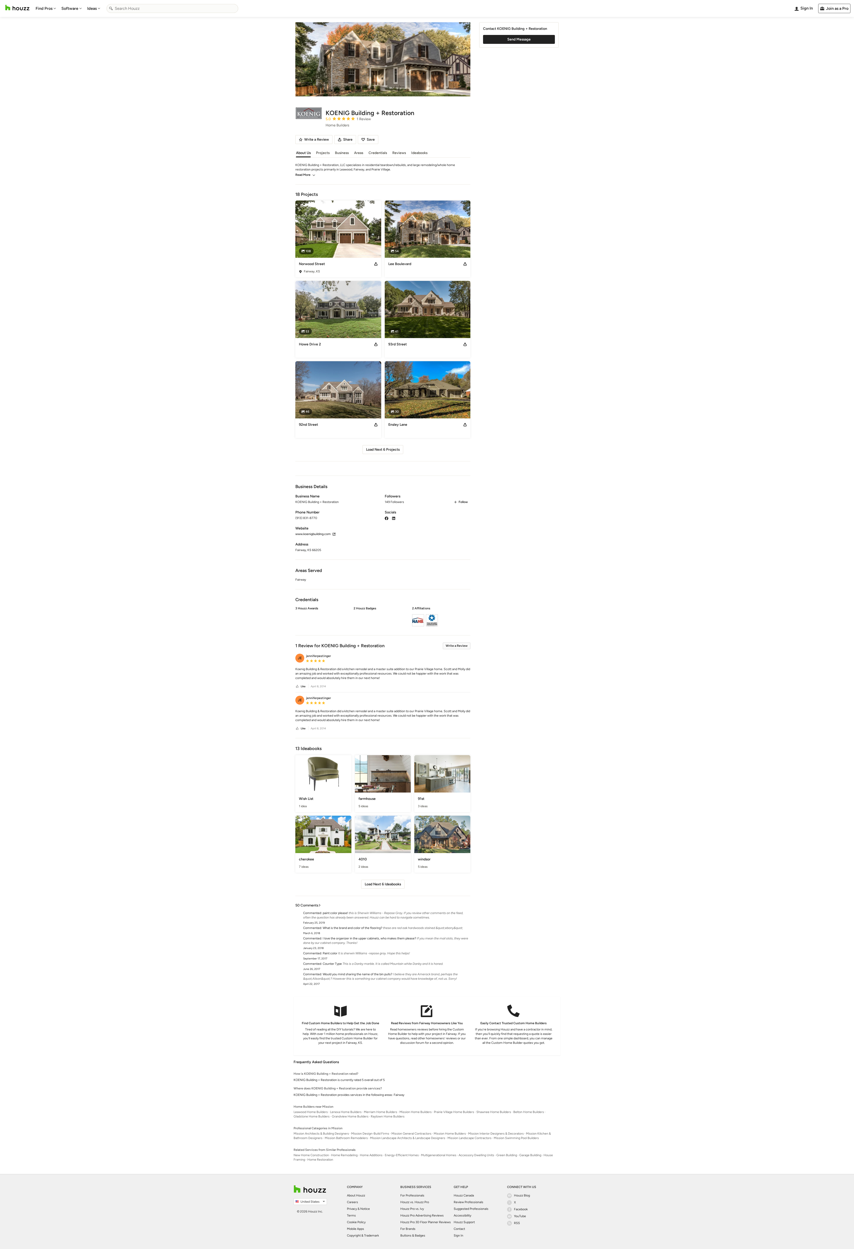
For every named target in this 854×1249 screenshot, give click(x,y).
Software (69, 8)
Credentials (378, 153)
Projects (323, 153)
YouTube (520, 1216)
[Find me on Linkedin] (393, 518)
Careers (352, 1202)
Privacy (352, 1209)
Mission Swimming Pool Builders (516, 1138)
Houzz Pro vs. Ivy (412, 1209)
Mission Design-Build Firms (370, 1133)
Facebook (521, 1209)
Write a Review (456, 646)
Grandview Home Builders (350, 1116)
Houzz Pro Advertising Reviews (422, 1215)
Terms (351, 1215)
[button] (382, 617)
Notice (365, 1209)
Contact (459, 1229)
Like (303, 686)
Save (371, 139)
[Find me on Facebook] (386, 518)
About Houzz (356, 1195)
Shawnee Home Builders (493, 1112)
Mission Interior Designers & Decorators (496, 1133)
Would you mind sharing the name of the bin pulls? (357, 974)
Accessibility (462, 1215)
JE (300, 658)
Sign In (458, 1235)
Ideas (92, 8)
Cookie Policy (356, 1222)
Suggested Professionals (471, 1209)
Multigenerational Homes (438, 1155)
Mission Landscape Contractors (469, 1138)
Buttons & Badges (412, 1235)
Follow (463, 502)
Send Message (519, 39)
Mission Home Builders (415, 1112)
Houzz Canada (464, 1195)
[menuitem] (46, 8)
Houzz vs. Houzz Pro (414, 1202)
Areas (358, 153)
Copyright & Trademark (363, 1235)
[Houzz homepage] (17, 8)
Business (342, 153)
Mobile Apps (355, 1229)
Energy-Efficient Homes (402, 1155)
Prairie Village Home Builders (454, 1112)
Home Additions (371, 1155)
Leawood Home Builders (311, 1112)
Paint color (330, 953)
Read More (302, 175)
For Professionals (412, 1195)
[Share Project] (375, 264)
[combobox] (172, 8)
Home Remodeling (344, 1155)
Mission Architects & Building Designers (321, 1133)
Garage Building (530, 1155)
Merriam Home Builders (380, 1112)
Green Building (506, 1155)
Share (347, 139)
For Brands (407, 1229)
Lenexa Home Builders (346, 1112)
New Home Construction (311, 1155)
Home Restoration (320, 1160)
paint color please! (335, 913)
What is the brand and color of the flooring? (352, 928)
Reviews (399, 153)
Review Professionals (468, 1202)
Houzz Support (464, 1222)
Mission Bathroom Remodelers (346, 1138)
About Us (303, 153)
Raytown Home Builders (388, 1116)
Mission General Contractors (411, 1133)
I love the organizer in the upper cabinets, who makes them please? (369, 938)
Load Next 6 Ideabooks (383, 884)
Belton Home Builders (528, 1112)
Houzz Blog (522, 1195)
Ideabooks (419, 153)
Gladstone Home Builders (312, 1116)
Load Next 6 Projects (383, 449)
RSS (517, 1223)
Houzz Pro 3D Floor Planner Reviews (425, 1222)
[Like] (297, 686)
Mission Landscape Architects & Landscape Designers (407, 1138)
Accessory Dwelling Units (476, 1155)
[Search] (111, 8)
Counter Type (332, 964)
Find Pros (44, 8)
